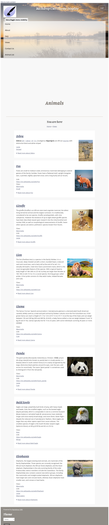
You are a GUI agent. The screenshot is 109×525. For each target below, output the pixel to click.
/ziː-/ (35, 141)
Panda (20, 353)
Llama (20, 306)
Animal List (9, 54)
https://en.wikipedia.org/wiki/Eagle (28, 437)
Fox (18, 166)
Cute (17, 336)
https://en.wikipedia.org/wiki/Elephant (30, 491)
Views (7, 42)
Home (7, 24)
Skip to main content (8, 2)
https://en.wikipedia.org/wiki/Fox (28, 182)
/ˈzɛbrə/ (27, 141)
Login (102, 8)
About (7, 30)
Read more (26, 153)
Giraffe (20, 205)
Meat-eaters (20, 496)
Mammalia (20, 186)
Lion (19, 255)
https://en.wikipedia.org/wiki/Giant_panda (31, 381)
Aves (18, 432)
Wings (18, 439)
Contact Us (9, 48)
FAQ (6, 36)
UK (23, 141)
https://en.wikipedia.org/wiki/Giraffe (29, 236)
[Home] (9, 11)
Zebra (20, 136)
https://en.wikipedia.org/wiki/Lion (28, 290)
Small (18, 189)
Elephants (22, 456)
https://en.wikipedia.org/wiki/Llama (29, 334)
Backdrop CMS (17, 510)
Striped (18, 149)
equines (66, 141)
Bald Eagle (23, 402)
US (32, 141)
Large (18, 147)
